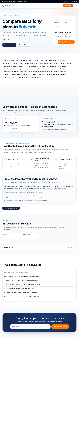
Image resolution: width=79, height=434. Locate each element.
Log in (75, 1)
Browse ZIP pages (24, 45)
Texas (4, 15)
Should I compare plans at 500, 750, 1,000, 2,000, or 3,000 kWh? (21, 296)
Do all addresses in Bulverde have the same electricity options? (21, 276)
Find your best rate (9, 45)
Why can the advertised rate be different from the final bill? (20, 292)
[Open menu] (75, 5)
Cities (10, 15)
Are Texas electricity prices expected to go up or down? (19, 288)
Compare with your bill (68, 1)
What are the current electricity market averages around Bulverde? (22, 284)
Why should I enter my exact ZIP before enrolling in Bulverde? (21, 280)
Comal (66, 24)
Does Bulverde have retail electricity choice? (16, 272)
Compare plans (68, 5)
